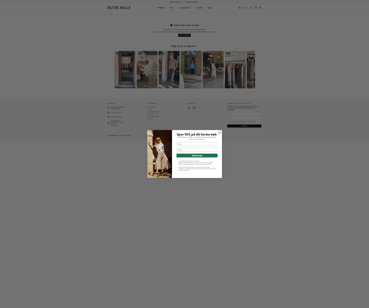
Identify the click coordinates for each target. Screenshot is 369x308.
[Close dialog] (219, 132)
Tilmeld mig (197, 155)
